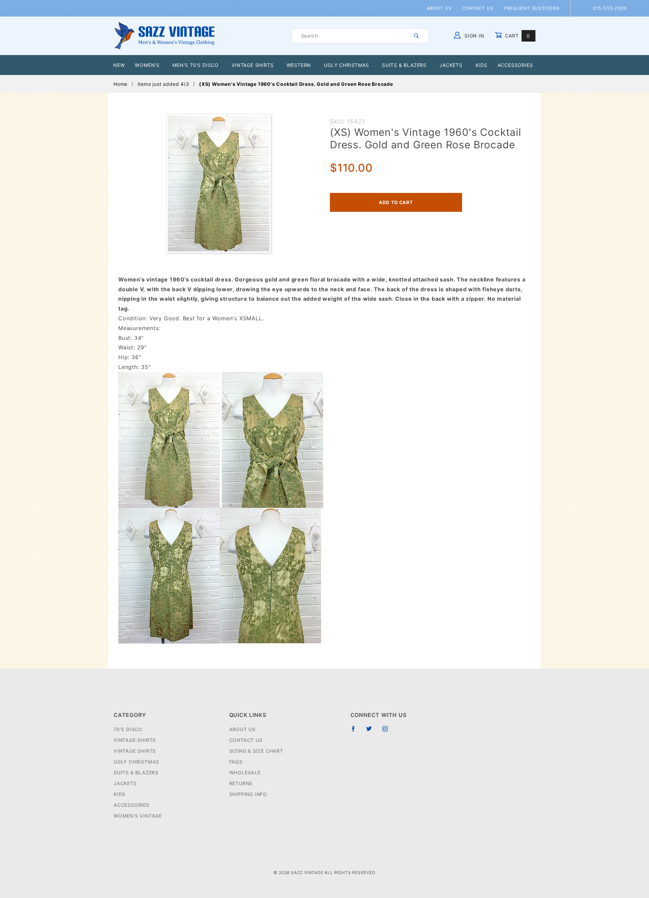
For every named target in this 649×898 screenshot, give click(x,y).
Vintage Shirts (252, 65)
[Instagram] (388, 731)
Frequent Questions (531, 8)
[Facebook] (356, 731)
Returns (241, 783)
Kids (481, 65)
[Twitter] (372, 731)
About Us (439, 8)
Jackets (450, 65)
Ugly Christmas (346, 65)
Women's (147, 65)
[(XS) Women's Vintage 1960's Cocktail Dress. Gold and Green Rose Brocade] (218, 186)
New (119, 65)
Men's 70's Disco (195, 65)
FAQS (236, 762)
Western (299, 65)
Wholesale (245, 772)
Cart (516, 36)
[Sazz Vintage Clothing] (164, 35)
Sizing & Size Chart (256, 751)
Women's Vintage (138, 816)
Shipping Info (248, 794)
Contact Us (477, 8)
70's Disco (128, 729)
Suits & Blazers (404, 65)
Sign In (473, 36)
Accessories (515, 65)
